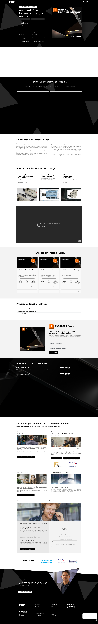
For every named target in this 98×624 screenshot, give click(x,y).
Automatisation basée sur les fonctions (27, 311)
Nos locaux (37, 609)
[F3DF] (26, 605)
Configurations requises (55, 611)
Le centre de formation (39, 608)
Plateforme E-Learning (55, 615)
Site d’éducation (54, 616)
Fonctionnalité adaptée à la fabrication (27, 308)
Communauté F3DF (54, 609)
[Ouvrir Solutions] (38, 1)
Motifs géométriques (23, 313)
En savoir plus (33, 291)
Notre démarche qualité (39, 611)
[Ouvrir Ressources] (59, 1)
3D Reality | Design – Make (40, 613)
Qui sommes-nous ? (39, 607)
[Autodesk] (26, 612)
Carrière (37, 612)
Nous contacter (23, 608)
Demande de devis (39, 616)
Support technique (54, 608)
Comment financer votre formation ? (57, 612)
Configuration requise (32, 286)
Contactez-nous (54, 607)
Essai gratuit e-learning (39, 617)
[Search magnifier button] (80, 2)
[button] (17, 273)
